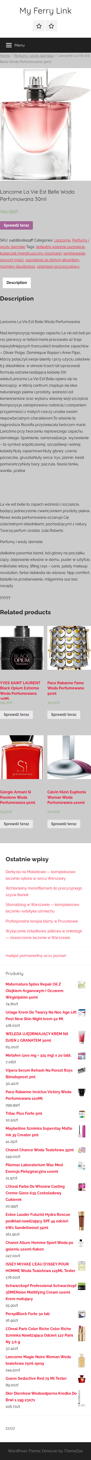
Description (17, 282)
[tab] (17, 282)
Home (5, 56)
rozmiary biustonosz (17, 266)
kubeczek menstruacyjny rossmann (31, 253)
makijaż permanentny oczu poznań (36, 955)
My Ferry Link (45, 10)
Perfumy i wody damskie (34, 56)
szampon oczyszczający (58, 266)
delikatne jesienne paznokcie (60, 247)
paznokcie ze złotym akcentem (52, 260)
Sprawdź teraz (16, 225)
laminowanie (74, 253)
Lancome (62, 240)
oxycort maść (12, 260)
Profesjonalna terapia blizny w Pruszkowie (42, 921)
